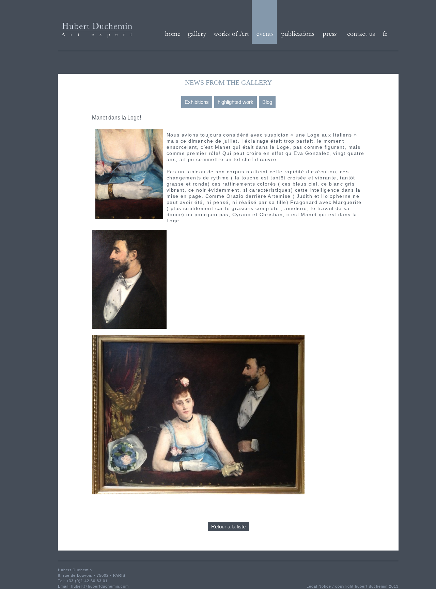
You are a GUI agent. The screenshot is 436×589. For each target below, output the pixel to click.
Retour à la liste (228, 526)
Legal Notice (319, 586)
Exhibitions (197, 102)
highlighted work (235, 102)
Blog (267, 102)
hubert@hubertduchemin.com (100, 586)
